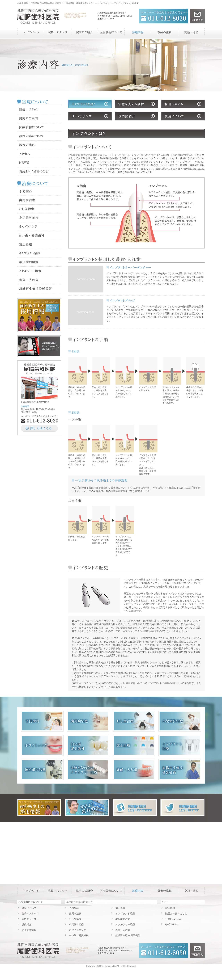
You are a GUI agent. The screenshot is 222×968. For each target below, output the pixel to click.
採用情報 (170, 908)
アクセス (39, 153)
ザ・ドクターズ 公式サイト (39, 346)
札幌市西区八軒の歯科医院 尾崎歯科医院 (38, 16)
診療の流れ (164, 32)
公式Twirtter (171, 924)
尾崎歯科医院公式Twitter (182, 807)
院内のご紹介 (84, 32)
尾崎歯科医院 (38, 950)
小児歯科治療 (39, 217)
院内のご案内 (39, 118)
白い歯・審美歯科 (39, 235)
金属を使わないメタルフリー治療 (88, 769)
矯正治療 (39, 244)
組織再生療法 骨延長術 (180, 769)
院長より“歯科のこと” (39, 171)
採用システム (183, 104)
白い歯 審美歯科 (88, 745)
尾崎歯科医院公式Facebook (135, 807)
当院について (29, 908)
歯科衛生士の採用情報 (39, 315)
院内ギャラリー (30, 919)
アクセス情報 (29, 930)
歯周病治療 (39, 200)
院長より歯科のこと (87, 807)
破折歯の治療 (39, 262)
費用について (183, 116)
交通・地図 (191, 32)
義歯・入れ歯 (39, 279)
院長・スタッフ (57, 32)
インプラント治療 (39, 253)
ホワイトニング (39, 226)
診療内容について (39, 136)
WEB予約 (197, 16)
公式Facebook (173, 919)
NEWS (39, 162)
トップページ (31, 32)
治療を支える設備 (136, 104)
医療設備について (111, 32)
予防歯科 (39, 191)
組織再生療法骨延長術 (39, 288)
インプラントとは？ (90, 104)
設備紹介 (26, 924)
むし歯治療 (39, 209)
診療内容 (137, 32)
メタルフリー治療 (39, 271)
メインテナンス (90, 116)
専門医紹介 (136, 116)
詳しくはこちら (39, 428)
